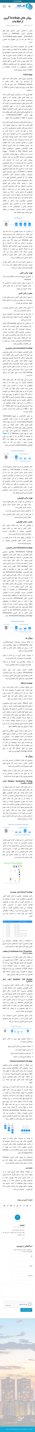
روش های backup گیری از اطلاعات (17, 20)
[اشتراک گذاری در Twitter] (27, 1206)
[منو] (5, 6)
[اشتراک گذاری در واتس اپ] (24, 1206)
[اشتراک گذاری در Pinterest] (20, 1206)
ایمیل (30, 1266)
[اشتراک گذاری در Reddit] (7, 1206)
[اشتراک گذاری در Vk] (11, 1206)
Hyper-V (6, 433)
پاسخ (23, 1238)
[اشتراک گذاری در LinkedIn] (17, 1206)
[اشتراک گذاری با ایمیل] (4, 1206)
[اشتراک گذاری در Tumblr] (14, 1206)
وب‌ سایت (30, 1275)
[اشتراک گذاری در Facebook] (30, 1206)
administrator (10, 25)
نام (31, 1256)
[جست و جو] (9, 6)
